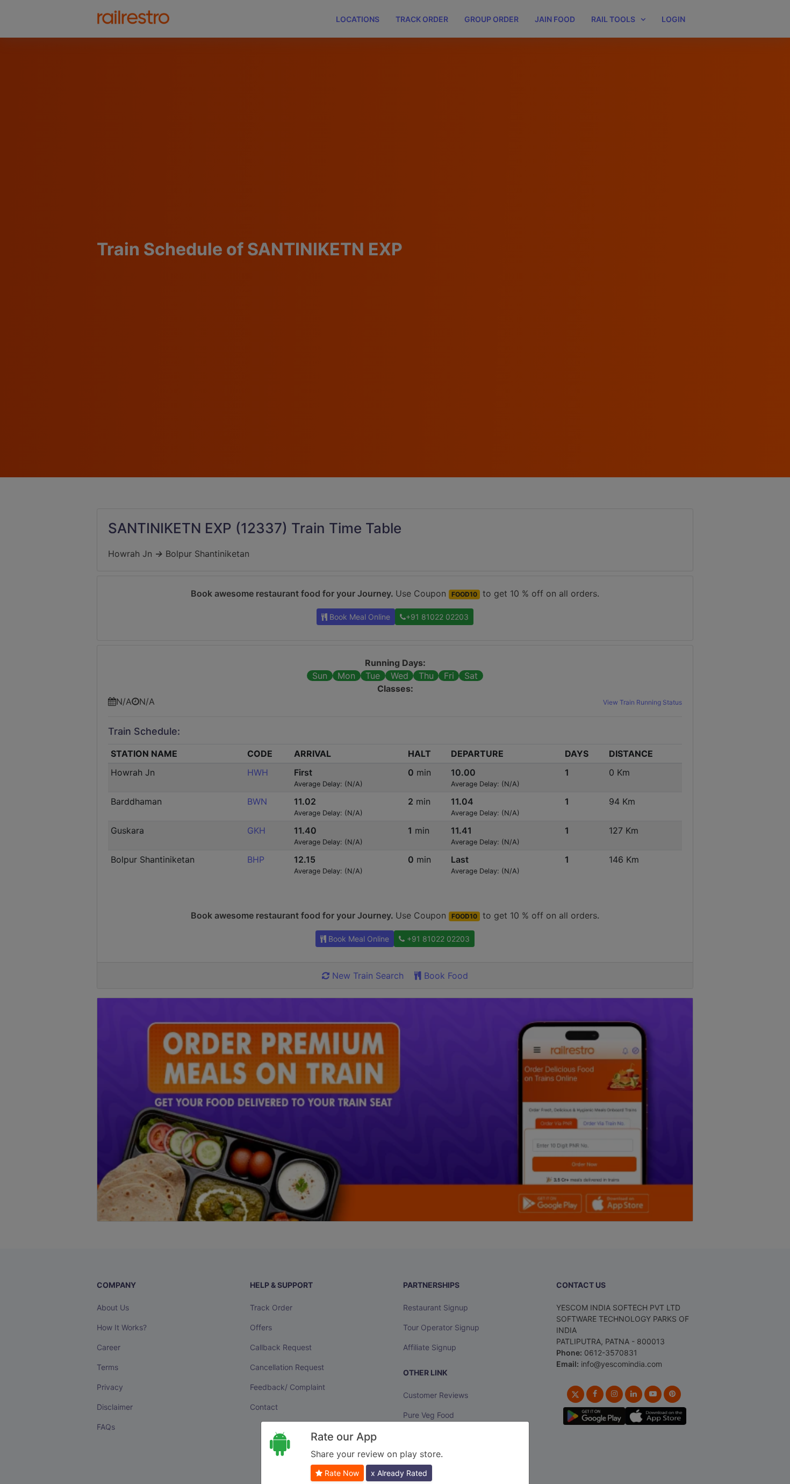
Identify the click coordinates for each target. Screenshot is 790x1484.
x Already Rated (399, 1473)
